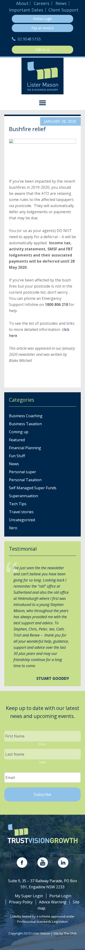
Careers (41, 3)
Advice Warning (52, 902)
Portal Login (42, 18)
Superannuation (23, 495)
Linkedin (63, 862)
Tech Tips (17, 503)
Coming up (18, 431)
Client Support (63, 10)
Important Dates (26, 10)
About (22, 3)
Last (42, 762)
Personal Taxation (25, 479)
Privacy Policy (21, 902)
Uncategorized (22, 519)
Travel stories (21, 511)
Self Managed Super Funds (32, 487)
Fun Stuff (17, 455)
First (42, 744)
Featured (17, 439)
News (61, 3)
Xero (13, 527)
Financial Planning (25, 447)
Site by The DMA (64, 933)
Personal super (22, 471)
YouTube (42, 862)
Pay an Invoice (42, 28)
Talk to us (42, 49)
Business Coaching (25, 415)
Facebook (22, 862)
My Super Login (29, 895)
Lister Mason (42, 76)
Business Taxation (25, 423)
